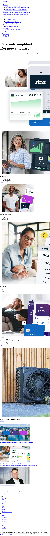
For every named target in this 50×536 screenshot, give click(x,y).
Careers (13, 18)
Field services (15, 9)
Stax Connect (11, 21)
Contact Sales (3, 527)
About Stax (15, 17)
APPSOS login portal (6, 36)
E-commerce (3, 509)
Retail (14, 8)
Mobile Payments (4, 508)
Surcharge (3, 506)
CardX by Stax (2, 337)
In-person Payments (4, 510)
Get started (1, 54)
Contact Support (4, 528)
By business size (5, 5)
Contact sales (3, 37)
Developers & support (6, 28)
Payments (16, 12)
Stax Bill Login (4, 520)
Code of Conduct (10, 534)
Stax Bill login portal (6, 35)
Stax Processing (15, 23)
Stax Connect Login (4, 519)
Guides (13, 27)
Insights (3, 515)
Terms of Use (2, 534)
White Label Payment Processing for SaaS (7, 512)
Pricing (3, 503)
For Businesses (4, 497)
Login (2, 33)
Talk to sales (4, 31)
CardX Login (3, 521)
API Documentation (4, 517)
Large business (17, 6)
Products (3, 11)
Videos (11, 26)
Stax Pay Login (4, 518)
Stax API (3, 502)
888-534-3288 (6, 1)
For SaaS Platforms (4, 498)
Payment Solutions (4, 4)
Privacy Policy (6, 534)
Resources (3, 24)
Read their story (2, 421)
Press (10, 19)
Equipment (3, 507)
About (4, 16)
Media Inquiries (4, 529)
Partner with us (5, 32)
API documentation (13, 29)
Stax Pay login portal (6, 34)
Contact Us (3, 30)
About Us (3, 524)
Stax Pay (12, 20)
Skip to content (2, 0)
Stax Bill (13, 22)
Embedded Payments (4, 511)
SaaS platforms (17, 7)
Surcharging (16, 13)
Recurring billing (16, 14)
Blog (11, 25)
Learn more (1, 182)
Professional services (16, 10)
